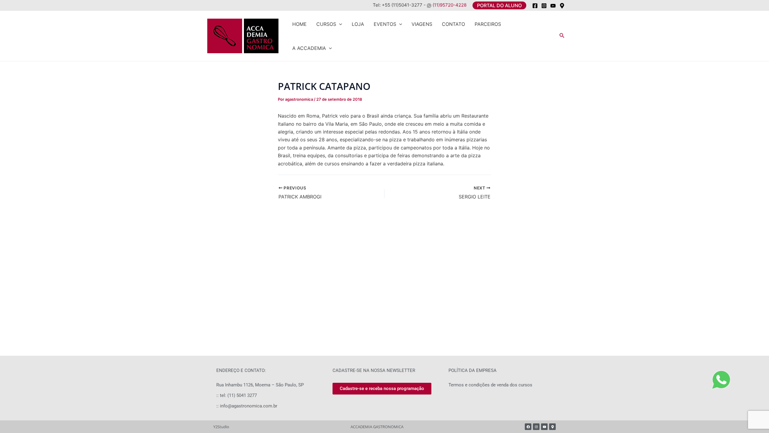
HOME (299, 24)
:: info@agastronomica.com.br (246, 406)
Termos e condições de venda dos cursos (490, 385)
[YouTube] (553, 5)
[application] (339, 24)
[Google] (562, 5)
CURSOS (326, 24)
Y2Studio (221, 426)
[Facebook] (535, 5)
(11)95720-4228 (449, 5)
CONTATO (453, 24)
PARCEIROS (488, 24)
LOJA (358, 24)
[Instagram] (544, 5)
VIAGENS (422, 24)
